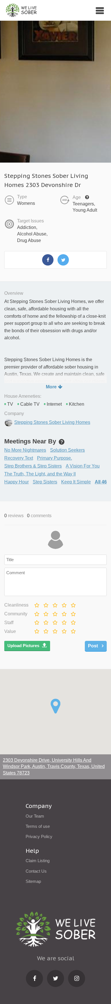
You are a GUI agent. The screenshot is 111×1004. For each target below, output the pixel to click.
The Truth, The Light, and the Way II (40, 474)
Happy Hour (16, 481)
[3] (54, 603)
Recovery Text (18, 458)
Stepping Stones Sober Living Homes (52, 422)
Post (93, 645)
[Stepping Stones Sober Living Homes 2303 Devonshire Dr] (48, 260)
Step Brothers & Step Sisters (33, 466)
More (51, 386)
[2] (45, 603)
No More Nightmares (25, 450)
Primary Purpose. (54, 458)
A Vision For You (83, 466)
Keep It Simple (76, 481)
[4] (63, 603)
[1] (36, 603)
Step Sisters (45, 481)
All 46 (101, 481)
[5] (72, 603)
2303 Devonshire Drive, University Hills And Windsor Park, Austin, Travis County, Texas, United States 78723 (54, 767)
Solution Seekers (67, 450)
